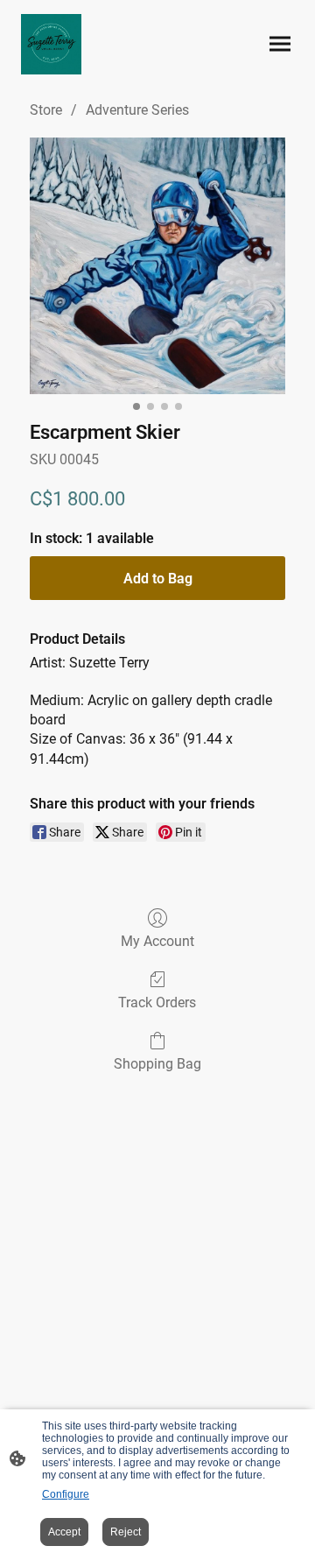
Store (46, 110)
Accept (64, 1532)
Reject (125, 1532)
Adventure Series (137, 110)
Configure (65, 1494)
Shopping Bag (157, 1063)
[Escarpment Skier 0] (157, 266)
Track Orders (157, 1002)
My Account (157, 941)
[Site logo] (51, 44)
